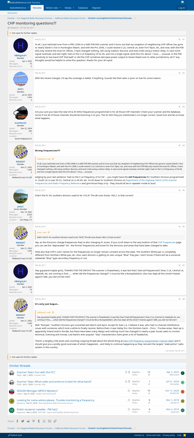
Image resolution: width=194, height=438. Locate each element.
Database (83, 7)
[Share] (179, 39)
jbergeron (21, 403)
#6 (183, 226)
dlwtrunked (174, 374)
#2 (183, 73)
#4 (183, 145)
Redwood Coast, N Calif (22, 177)
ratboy (19, 393)
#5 (183, 190)
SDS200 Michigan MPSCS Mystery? (37, 390)
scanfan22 (20, 122)
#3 (183, 106)
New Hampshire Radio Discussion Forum (55, 403)
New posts (12, 12)
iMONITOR (174, 393)
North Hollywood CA (23, 138)
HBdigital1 (14, 27)
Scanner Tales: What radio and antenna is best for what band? (54, 381)
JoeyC (20, 206)
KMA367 (20, 161)
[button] (28, 8)
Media (68, 7)
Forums (37, 7)
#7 (183, 265)
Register (96, 7)
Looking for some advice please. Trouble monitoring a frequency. (56, 400)
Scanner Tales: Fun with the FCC (36, 372)
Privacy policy (169, 435)
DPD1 (21, 89)
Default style (16, 435)
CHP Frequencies (167, 242)
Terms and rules (153, 435)
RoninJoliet (174, 384)
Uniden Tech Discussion (46, 393)
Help (179, 435)
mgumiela (21, 412)
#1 (183, 39)
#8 (183, 299)
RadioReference (18, 7)
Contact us (139, 435)
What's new (52, 7)
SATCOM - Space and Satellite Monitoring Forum (58, 412)
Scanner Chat (39, 375)
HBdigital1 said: (44, 159)
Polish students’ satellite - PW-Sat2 (37, 409)
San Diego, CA (26, 219)
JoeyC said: (42, 232)
